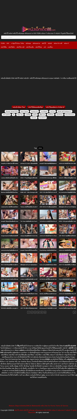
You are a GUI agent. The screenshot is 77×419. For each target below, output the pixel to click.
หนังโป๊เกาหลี (20, 47)
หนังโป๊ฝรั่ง (12, 47)
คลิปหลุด (28, 43)
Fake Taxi (20, 114)
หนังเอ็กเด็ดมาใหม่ (19, 107)
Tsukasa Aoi (34, 111)
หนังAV (50, 43)
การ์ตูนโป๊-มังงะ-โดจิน (17, 43)
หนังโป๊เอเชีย (30, 47)
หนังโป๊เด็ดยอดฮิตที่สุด (35, 107)
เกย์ (45, 47)
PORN (3, 43)
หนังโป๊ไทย (38, 47)
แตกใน (35, 114)
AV (13, 114)
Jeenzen (33, 117)
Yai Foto (52, 111)
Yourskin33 (42, 117)
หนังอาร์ (66, 43)
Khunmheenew (69, 114)
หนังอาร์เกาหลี (58, 43)
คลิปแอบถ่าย (36, 43)
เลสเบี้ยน (50, 47)
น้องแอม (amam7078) (12, 111)
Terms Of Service (62, 406)
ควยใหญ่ (28, 114)
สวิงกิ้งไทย (50, 114)
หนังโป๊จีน (4, 47)
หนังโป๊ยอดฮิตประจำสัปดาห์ (55, 107)
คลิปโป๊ (44, 43)
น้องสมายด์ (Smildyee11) (64, 111)
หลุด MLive (59, 114)
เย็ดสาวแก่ (42, 114)
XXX (8, 43)
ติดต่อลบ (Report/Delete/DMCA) (20, 406)
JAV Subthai (6, 114)
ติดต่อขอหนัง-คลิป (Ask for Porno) (43, 406)
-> (74, 312)
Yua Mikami (44, 111)
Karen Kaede (24, 111)
